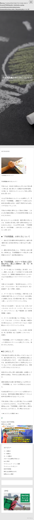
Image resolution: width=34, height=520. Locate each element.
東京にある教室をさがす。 (11, 471)
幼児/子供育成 (10, 422)
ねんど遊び (7, 461)
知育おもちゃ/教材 (6, 424)
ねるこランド (5, 2)
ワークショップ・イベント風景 (12, 463)
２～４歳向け (7, 451)
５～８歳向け (7, 453)
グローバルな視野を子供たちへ (12, 458)
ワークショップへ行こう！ (11, 466)
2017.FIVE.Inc (30, 518)
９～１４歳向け (8, 456)
